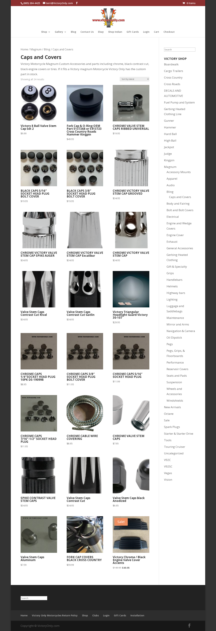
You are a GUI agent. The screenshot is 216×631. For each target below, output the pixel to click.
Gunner (169, 121)
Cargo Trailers (173, 71)
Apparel (172, 179)
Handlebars (174, 280)
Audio (171, 185)
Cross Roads (172, 84)
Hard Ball (170, 134)
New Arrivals (172, 407)
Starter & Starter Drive (178, 433)
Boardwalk (171, 64)
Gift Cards (133, 32)
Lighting (172, 299)
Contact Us (87, 32)
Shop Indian (115, 32)
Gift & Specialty (177, 266)
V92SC (168, 466)
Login (146, 32)
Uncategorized (174, 453)
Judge (168, 154)
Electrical (173, 217)
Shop (44, 32)
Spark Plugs (172, 427)
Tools (167, 440)
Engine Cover (175, 235)
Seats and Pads (177, 376)
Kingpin (169, 160)
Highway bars (176, 293)
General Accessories (180, 248)
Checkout (169, 32)
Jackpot (169, 147)
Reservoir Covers (177, 369)
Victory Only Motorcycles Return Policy (55, 615)
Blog (73, 32)
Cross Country (173, 77)
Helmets (172, 286)
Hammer (170, 127)
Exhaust (172, 242)
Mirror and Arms (178, 324)
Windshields (175, 400)
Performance (175, 362)
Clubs (95, 615)
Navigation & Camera (181, 331)
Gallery (59, 32)
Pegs (170, 344)
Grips (170, 273)
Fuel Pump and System (179, 102)
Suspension (174, 382)
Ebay (101, 32)
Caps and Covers (180, 197)
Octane (168, 414)
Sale (167, 420)
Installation (137, 615)
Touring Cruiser (174, 447)
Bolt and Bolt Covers (180, 210)
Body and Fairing (178, 203)
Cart (156, 32)
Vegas (168, 473)
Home (24, 49)
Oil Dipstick (174, 337)
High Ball (170, 140)
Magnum (36, 49)
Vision (168, 480)
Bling (47, 49)
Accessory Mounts (179, 172)
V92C (167, 460)
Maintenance (175, 318)
